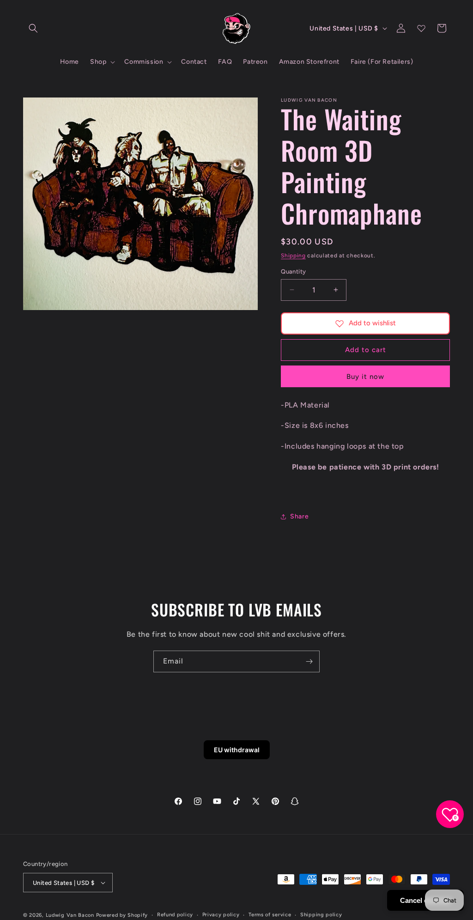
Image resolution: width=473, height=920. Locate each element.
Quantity (293, 271)
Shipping (293, 255)
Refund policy (175, 915)
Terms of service (270, 915)
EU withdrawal (237, 750)
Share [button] (299, 516)
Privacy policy (221, 915)
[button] (33, 28)
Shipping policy (321, 915)
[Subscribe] (309, 661)
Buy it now (365, 376)
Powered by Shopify (122, 915)
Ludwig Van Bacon (70, 915)
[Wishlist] (421, 28)
